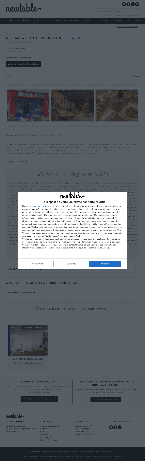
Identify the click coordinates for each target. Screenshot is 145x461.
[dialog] (72, 230)
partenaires (39, 206)
